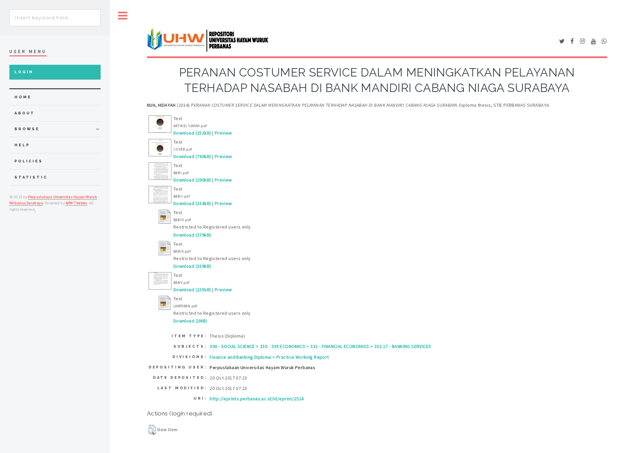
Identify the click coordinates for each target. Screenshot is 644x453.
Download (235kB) (192, 290)
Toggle (123, 16)
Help (22, 145)
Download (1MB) (190, 321)
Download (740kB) (192, 156)
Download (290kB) (192, 180)
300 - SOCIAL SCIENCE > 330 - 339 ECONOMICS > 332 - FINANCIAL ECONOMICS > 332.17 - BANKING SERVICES (320, 346)
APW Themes (76, 203)
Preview (223, 133)
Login (24, 72)
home (22, 97)
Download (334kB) (192, 203)
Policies (28, 161)
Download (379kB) (192, 235)
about (24, 113)
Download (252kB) (192, 133)
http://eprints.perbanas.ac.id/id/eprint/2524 (257, 399)
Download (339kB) (192, 266)
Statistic (31, 177)
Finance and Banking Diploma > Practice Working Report (269, 357)
